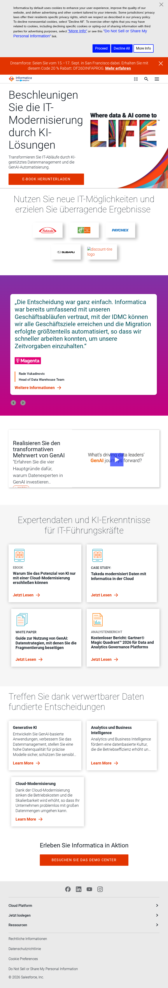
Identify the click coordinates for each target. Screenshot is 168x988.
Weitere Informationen (35, 371)
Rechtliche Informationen (28, 939)
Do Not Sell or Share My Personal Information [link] (43, 969)
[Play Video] (115, 458)
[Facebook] (68, 889)
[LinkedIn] (78, 889)
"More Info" (77, 31)
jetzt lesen (23, 595)
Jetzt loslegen (20, 915)
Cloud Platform (20, 906)
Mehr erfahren (118, 68)
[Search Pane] (146, 79)
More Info (143, 48)
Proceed (101, 48)
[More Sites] (135, 79)
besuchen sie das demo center (84, 860)
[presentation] (13, 402)
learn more (23, 763)
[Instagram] (100, 889)
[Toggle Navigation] (156, 78)
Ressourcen (18, 925)
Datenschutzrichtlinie (25, 949)
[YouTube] (89, 889)
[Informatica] (20, 79)
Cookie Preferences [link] (23, 959)
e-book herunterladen (46, 179)
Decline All (122, 48)
